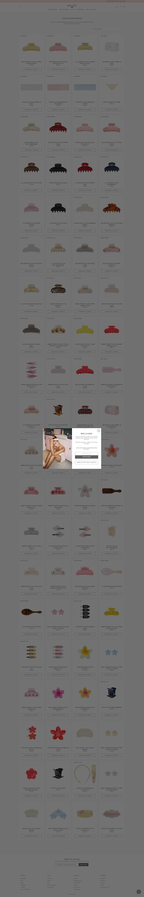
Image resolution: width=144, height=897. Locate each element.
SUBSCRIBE (86, 457)
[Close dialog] (98, 430)
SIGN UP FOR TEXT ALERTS (86, 462)
